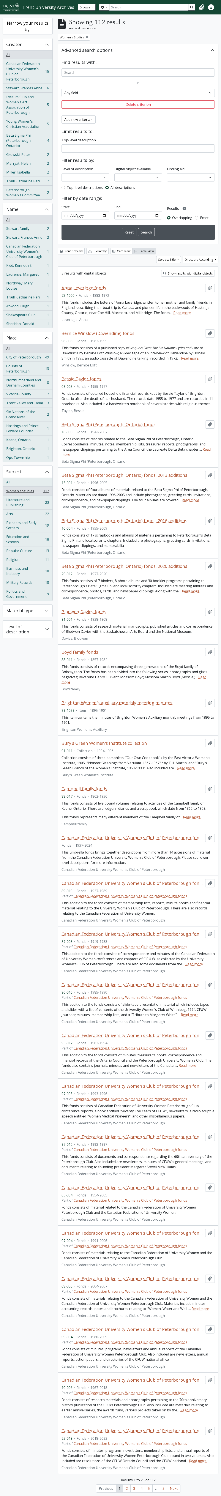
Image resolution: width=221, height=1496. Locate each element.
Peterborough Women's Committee (27, 192)
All (8, 54)
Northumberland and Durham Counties (27, 383)
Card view (123, 251)
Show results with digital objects (190, 273)
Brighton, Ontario (27, 449)
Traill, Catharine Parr (27, 182)
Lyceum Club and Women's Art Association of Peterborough (27, 105)
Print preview (73, 251)
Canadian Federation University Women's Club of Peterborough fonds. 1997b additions (133, 1136)
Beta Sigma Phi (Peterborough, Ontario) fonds (109, 424)
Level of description (17, 629)
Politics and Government (27, 594)
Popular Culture (27, 551)
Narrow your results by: (27, 26)
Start (65, 207)
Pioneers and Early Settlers (27, 525)
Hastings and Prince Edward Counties (27, 428)
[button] (201, 7)
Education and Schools (27, 539)
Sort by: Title (167, 259)
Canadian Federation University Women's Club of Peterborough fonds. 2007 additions (133, 1233)
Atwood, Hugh (27, 307)
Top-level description (79, 140)
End (117, 207)
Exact (204, 217)
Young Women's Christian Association (27, 124)
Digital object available (132, 169)
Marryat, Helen (27, 164)
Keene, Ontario (27, 440)
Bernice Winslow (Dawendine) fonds (98, 333)
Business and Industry (27, 571)
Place (11, 338)
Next (174, 1488)
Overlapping (182, 217)
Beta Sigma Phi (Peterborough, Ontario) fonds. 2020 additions (124, 566)
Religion (27, 560)
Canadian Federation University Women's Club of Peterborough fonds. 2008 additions (133, 1278)
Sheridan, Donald (27, 324)
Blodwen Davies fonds (84, 611)
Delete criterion (138, 104)
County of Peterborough (27, 369)
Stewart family (27, 229)
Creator (14, 44)
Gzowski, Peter (27, 155)
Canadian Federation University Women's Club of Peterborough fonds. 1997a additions (133, 1086)
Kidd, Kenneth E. (27, 266)
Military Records (27, 583)
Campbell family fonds (84, 788)
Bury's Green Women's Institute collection (104, 743)
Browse (85, 7)
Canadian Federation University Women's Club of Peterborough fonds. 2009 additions (133, 1329)
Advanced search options (87, 50)
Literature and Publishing (27, 502)
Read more (182, 312)
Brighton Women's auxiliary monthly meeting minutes (117, 702)
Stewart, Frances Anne (27, 89)
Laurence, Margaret (27, 275)
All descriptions (122, 187)
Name (12, 209)
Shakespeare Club (27, 315)
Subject (13, 472)
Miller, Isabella (27, 173)
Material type (19, 611)
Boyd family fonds (80, 652)
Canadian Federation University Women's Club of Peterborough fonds (133, 837)
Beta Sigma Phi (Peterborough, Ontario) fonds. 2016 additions (124, 520)
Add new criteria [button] (77, 119)
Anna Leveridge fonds (84, 287)
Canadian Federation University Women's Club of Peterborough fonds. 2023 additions (133, 1430)
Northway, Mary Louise (27, 286)
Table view (146, 251)
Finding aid (176, 169)
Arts (27, 514)
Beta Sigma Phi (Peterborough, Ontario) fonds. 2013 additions (124, 475)
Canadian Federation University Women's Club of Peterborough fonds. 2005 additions (133, 1187)
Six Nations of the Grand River (27, 414)
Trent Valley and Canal (27, 404)
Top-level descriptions (85, 187)
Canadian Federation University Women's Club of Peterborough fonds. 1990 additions (133, 984)
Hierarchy (100, 251)
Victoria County (27, 395)
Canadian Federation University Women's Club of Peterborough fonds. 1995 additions (133, 1035)
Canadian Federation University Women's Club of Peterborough (27, 71)
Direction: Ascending (199, 259)
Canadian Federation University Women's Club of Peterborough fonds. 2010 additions (133, 1380)
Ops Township (27, 458)
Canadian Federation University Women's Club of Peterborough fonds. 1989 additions (133, 883)
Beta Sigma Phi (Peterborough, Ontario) (27, 140)
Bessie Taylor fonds (81, 379)
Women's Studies (27, 492)
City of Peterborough (27, 358)
